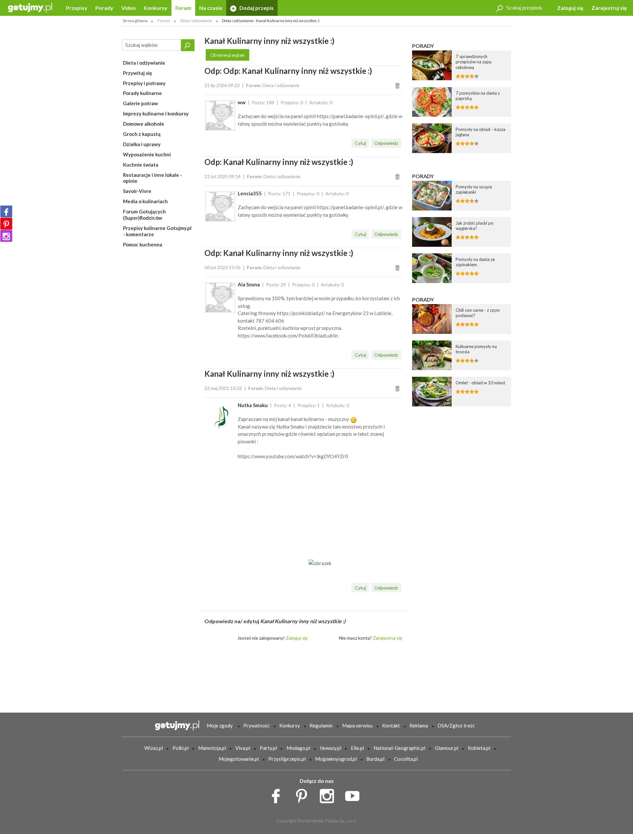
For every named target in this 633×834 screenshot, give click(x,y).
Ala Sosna (249, 284)
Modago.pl (298, 748)
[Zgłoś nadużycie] (398, 85)
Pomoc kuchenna (142, 244)
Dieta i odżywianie (144, 63)
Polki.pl (180, 748)
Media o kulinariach (145, 201)
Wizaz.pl (153, 748)
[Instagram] (6, 236)
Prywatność (256, 725)
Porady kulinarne (142, 93)
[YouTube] (354, 794)
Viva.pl (242, 748)
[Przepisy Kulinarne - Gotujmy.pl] (30, 7)
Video (128, 8)
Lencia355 (250, 193)
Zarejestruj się (609, 8)
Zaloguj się (570, 8)
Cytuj (360, 143)
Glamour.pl (446, 748)
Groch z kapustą (142, 134)
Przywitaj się (137, 73)
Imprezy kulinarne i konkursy (156, 113)
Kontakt (391, 725)
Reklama (418, 725)
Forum (183, 8)
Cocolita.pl (406, 759)
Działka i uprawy (142, 144)
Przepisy (76, 8)
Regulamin (321, 725)
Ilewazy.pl (330, 748)
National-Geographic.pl (399, 748)
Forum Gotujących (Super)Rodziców (144, 214)
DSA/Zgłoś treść (456, 725)
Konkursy (155, 8)
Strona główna (135, 20)
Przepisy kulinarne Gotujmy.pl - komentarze (157, 231)
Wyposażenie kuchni (147, 154)
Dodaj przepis (256, 8)
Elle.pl (357, 748)
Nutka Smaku (253, 405)
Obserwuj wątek (227, 55)
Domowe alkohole (143, 124)
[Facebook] (6, 211)
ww (242, 102)
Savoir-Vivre (137, 191)
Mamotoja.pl (212, 748)
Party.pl (268, 748)
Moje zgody (220, 725)
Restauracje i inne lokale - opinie (152, 178)
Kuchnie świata (140, 165)
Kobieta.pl (479, 748)
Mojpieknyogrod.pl (336, 759)
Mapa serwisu (357, 725)
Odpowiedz (386, 143)
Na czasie (210, 8)
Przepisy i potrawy (144, 83)
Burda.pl (375, 759)
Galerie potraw (140, 103)
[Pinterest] (6, 224)
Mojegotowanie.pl (239, 759)
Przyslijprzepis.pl (287, 759)
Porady (104, 8)
